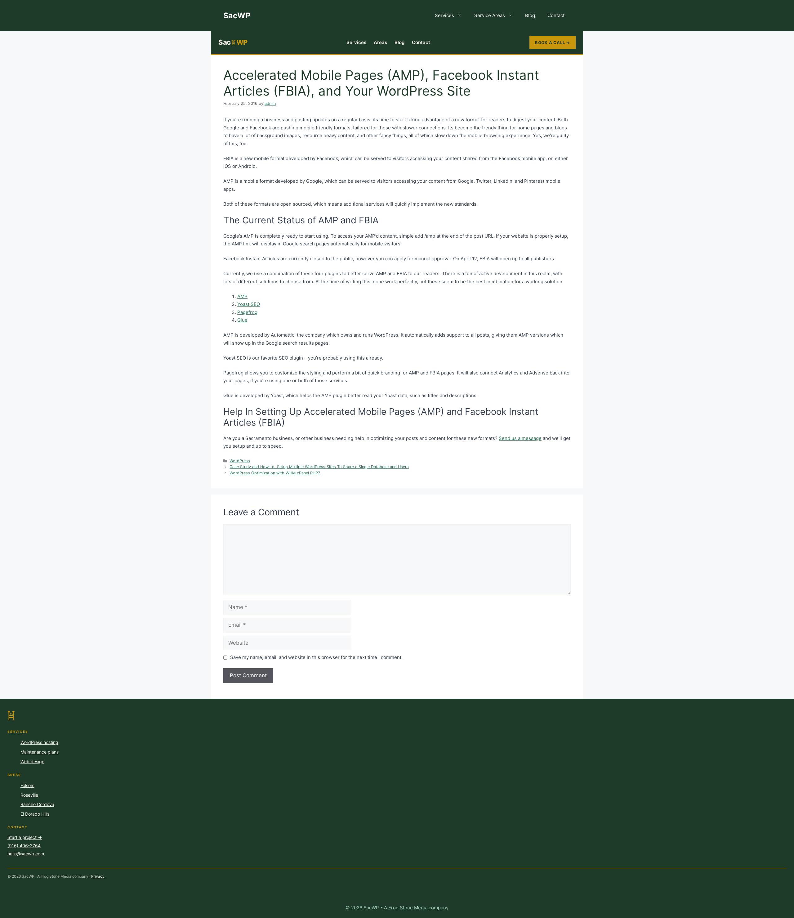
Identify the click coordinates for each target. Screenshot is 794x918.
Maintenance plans (39, 752)
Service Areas (489, 15)
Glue (242, 320)
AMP (242, 296)
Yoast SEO (248, 304)
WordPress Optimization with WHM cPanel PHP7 (275, 473)
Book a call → (552, 42)
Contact (555, 15)
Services (444, 15)
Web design (32, 761)
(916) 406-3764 (24, 845)
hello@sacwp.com (25, 853)
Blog (530, 15)
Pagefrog (247, 312)
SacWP (236, 15)
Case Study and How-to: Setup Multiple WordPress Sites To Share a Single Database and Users (319, 466)
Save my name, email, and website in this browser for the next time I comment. (316, 657)
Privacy (98, 876)
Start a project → (24, 837)
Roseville (29, 795)
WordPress (240, 461)
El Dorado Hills (34, 814)
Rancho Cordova (37, 804)
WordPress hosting (39, 742)
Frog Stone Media (407, 908)
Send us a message (520, 438)
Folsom (27, 785)
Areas (380, 42)
